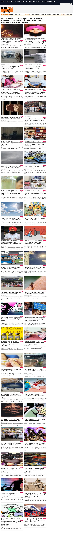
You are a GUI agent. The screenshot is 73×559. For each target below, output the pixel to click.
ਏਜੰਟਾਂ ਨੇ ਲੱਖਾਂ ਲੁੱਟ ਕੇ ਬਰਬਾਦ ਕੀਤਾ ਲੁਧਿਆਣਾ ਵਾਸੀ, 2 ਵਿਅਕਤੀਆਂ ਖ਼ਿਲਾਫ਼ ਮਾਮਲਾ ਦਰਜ (35, 520)
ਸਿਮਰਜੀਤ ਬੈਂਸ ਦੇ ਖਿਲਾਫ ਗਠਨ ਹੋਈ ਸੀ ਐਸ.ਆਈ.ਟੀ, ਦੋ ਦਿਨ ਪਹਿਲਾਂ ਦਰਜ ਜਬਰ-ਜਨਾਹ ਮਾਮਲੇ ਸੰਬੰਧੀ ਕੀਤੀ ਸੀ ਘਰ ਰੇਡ (11, 243)
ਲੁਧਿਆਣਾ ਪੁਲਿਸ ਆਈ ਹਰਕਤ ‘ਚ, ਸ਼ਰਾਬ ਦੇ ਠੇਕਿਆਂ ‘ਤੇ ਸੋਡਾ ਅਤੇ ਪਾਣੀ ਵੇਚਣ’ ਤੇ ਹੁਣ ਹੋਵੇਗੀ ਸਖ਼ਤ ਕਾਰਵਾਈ (35, 143)
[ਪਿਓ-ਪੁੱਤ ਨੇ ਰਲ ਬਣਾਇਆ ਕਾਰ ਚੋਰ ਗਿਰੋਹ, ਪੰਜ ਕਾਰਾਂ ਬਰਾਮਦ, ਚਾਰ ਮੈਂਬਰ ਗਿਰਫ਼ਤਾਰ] (35, 209)
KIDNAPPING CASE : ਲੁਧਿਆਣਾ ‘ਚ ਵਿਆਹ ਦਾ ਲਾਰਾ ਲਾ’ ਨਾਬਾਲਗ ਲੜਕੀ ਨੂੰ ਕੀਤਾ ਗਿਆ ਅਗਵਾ (11, 420)
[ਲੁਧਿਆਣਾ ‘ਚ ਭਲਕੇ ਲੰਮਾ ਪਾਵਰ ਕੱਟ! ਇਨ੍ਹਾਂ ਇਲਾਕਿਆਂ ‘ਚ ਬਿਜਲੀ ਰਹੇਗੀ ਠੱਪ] (12, 31)
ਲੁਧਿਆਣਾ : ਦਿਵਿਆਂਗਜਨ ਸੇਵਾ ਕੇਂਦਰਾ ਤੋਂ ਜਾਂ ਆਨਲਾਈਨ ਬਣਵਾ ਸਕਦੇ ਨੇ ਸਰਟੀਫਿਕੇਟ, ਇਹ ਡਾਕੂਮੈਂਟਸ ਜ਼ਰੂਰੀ (35, 42)
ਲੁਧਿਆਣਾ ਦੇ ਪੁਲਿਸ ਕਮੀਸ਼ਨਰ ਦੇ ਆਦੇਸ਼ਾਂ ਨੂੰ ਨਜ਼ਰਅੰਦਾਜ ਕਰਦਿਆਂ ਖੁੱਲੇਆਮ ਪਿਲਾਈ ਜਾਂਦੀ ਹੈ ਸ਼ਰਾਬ (11, 268)
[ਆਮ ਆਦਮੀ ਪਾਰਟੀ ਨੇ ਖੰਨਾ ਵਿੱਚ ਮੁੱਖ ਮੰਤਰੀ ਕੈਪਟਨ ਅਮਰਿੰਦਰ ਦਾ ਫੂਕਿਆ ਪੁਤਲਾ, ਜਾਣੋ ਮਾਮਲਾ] (12, 434)
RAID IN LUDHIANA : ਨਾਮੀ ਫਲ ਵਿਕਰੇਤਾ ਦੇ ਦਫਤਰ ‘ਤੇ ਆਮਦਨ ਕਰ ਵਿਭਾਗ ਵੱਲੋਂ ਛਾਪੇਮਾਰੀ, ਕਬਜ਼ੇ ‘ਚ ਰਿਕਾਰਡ (35, 371)
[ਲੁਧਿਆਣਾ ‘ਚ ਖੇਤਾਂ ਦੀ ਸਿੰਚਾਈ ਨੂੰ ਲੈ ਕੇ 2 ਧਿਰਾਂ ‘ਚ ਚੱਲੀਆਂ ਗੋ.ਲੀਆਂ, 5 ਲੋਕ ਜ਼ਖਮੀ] (12, 56)
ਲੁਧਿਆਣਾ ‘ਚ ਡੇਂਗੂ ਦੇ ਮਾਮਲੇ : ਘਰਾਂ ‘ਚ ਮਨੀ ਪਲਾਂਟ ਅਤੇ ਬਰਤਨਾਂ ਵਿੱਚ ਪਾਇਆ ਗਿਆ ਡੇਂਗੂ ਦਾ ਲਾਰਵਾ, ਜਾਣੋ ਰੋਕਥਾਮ (11, 193)
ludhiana (5, 21)
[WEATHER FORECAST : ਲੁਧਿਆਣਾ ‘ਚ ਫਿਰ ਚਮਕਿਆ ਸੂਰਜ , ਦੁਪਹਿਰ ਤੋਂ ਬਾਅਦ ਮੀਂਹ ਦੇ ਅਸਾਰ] (12, 209)
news (39, 21)
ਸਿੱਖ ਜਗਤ (33, 1)
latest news (10, 19)
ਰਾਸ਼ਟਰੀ (18, 1)
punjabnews (6, 22)
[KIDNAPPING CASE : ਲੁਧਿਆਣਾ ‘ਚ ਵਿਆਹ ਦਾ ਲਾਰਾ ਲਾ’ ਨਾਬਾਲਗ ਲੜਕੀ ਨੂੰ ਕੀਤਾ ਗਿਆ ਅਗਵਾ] (12, 410)
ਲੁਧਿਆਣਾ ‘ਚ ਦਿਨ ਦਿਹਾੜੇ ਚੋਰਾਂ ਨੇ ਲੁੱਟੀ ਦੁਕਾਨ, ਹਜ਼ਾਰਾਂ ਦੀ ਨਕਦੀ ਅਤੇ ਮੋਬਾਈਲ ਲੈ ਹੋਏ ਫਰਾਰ (35, 420)
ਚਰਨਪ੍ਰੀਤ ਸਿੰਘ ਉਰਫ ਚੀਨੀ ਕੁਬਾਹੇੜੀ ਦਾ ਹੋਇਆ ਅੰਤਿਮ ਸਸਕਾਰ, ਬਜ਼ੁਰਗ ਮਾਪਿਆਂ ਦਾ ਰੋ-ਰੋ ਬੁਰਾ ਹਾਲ (30, 14)
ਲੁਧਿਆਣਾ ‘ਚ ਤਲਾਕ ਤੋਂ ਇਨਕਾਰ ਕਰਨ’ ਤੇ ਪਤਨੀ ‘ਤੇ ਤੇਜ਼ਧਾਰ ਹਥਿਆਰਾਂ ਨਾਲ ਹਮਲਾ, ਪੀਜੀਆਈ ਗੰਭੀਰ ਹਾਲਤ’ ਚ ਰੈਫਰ (34, 470)
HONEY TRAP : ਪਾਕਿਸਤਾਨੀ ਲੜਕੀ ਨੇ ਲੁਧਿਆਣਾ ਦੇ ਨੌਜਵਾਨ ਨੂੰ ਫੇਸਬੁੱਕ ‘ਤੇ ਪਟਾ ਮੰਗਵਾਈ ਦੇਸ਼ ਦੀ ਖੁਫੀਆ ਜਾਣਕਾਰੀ (11, 319)
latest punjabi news (24, 19)
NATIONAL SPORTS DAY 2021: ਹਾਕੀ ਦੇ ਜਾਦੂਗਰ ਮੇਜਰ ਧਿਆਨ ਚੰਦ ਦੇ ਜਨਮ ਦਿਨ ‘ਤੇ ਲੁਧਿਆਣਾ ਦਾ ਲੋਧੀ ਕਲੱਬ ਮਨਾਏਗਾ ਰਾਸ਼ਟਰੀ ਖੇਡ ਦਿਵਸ (35, 495)
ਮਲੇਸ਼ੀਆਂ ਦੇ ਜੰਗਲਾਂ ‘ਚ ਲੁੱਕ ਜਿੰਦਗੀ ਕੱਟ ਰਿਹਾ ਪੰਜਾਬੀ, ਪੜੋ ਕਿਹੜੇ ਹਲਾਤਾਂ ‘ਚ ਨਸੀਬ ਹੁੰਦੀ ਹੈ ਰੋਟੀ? (11, 293)
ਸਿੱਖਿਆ (29, 1)
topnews (24, 22)
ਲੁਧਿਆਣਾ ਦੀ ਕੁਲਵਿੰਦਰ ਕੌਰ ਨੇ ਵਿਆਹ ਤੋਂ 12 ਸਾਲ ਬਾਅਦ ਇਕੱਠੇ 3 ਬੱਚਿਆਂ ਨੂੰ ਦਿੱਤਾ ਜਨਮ (34, 343)
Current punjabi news (5, 38)
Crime (26, 216)
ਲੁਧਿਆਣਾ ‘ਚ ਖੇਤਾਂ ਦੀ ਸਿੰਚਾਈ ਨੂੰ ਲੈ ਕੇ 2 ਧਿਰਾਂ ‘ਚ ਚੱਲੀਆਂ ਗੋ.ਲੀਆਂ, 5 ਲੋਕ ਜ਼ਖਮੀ (10, 67)
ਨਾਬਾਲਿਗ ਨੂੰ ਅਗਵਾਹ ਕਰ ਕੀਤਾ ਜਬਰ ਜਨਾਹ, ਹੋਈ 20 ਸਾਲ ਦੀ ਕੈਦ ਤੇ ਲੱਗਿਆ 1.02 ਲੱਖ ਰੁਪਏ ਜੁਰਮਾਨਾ (11, 118)
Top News (10, 39)
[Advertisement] (36, 540)
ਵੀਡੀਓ (12, 1)
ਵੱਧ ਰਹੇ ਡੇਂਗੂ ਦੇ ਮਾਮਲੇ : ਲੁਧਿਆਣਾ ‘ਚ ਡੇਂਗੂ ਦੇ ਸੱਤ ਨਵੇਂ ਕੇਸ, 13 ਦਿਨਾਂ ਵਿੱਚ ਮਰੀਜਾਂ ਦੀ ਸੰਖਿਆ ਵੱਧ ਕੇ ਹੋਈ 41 (35, 293)
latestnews (37, 19)
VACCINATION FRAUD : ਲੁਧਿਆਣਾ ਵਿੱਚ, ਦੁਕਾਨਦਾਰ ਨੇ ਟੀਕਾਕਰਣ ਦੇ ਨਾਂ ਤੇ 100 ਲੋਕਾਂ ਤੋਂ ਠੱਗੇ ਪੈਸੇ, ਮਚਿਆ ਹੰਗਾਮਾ (11, 344)
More (52, 1)
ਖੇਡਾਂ (27, 1)
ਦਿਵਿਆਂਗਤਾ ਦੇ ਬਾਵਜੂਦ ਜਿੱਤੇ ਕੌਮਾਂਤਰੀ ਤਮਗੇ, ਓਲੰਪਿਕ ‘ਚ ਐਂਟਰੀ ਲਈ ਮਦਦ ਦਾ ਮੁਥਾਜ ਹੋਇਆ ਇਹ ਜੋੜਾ (35, 93)
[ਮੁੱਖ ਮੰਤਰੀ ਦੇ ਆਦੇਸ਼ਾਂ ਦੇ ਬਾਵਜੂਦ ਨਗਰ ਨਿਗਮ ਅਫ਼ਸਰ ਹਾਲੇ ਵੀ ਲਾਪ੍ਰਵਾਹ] (12, 133)
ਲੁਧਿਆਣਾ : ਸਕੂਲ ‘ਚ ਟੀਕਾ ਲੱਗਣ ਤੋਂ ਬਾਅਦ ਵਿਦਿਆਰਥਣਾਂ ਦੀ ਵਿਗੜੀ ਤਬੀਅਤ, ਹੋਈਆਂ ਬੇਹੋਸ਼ (10, 93)
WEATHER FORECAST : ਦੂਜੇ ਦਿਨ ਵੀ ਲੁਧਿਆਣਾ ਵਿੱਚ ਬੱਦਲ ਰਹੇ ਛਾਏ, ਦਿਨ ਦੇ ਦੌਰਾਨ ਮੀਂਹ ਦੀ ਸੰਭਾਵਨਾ (11, 167)
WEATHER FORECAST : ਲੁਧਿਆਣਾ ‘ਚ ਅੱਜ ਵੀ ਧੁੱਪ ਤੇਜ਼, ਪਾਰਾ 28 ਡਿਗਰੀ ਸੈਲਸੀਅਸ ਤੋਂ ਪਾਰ (35, 268)
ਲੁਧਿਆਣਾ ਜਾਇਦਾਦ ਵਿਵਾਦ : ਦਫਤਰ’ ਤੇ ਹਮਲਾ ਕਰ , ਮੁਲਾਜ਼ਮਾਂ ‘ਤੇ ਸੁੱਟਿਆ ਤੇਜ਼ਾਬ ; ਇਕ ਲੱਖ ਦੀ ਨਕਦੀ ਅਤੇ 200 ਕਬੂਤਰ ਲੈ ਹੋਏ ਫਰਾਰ (11, 523)
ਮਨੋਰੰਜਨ (42, 1)
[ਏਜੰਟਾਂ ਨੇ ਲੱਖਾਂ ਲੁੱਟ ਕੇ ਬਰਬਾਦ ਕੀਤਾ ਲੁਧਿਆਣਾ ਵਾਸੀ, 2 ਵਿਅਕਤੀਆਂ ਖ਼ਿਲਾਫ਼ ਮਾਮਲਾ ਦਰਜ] (35, 510)
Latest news (12, 38)
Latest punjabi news (17, 38)
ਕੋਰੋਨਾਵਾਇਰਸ (7, 1)
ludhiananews (29, 21)
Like (21, 40)
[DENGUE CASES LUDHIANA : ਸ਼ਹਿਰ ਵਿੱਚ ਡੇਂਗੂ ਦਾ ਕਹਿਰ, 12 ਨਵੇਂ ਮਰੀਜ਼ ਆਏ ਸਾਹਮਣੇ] (12, 360)
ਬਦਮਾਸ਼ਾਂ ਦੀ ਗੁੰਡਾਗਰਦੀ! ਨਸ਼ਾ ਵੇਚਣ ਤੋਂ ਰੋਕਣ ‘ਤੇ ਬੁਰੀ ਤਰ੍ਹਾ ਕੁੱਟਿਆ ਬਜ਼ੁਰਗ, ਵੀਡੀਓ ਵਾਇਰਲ (34, 67)
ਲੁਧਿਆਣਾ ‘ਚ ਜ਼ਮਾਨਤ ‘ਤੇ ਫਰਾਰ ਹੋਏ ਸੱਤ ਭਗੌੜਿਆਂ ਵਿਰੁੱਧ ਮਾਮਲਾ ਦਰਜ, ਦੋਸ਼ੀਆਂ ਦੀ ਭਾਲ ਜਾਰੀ (34, 242)
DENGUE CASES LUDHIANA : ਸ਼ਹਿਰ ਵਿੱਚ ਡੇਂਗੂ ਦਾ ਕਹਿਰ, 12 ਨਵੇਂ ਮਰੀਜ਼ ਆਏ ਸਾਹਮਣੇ (11, 370)
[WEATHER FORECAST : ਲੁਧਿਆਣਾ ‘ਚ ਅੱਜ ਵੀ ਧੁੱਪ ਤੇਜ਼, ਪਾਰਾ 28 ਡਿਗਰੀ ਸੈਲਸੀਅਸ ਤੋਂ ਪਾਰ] (35, 258)
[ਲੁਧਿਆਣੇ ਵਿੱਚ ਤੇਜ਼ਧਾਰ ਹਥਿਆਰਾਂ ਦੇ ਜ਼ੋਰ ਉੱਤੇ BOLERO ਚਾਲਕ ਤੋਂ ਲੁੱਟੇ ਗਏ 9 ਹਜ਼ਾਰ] (12, 484)
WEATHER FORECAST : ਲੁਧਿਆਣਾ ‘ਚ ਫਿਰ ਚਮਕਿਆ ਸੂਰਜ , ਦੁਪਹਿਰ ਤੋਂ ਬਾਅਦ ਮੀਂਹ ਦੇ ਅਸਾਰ (10, 219)
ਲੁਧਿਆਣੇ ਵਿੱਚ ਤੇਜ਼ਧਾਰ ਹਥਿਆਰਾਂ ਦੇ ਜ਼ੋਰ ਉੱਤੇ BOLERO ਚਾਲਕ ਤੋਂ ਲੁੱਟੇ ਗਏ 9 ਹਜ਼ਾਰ (9, 494)
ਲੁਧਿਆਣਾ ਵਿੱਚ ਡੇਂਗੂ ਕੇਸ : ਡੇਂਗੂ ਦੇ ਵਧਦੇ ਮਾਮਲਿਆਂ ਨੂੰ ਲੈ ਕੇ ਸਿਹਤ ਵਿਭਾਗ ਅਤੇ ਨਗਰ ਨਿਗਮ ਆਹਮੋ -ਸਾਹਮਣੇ (35, 395)
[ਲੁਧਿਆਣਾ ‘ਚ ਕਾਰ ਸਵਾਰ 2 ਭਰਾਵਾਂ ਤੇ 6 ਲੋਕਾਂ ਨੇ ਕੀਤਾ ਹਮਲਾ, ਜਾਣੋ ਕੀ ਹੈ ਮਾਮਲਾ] (35, 157)
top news (16, 22)
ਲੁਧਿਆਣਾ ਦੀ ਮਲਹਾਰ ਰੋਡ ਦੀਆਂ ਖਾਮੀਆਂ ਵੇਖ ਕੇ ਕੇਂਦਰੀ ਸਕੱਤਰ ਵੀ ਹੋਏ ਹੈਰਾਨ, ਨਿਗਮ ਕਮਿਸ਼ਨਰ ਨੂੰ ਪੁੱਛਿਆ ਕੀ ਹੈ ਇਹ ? (35, 193)
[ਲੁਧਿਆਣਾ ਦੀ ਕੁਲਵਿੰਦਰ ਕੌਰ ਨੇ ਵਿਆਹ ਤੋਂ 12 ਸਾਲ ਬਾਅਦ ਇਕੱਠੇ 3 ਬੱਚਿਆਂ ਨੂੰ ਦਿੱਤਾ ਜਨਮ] (35, 333)
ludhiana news (16, 21)
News (5, 39)
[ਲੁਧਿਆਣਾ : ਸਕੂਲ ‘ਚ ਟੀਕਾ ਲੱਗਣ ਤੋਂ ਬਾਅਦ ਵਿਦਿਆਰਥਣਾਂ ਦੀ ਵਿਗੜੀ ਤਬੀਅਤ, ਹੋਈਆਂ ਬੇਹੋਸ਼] (12, 81)
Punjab (7, 39)
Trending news (15, 39)
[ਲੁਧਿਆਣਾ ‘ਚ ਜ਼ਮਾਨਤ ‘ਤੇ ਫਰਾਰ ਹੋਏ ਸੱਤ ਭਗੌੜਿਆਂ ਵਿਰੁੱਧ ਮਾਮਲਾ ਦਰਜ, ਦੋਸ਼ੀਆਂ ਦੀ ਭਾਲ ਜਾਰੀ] (35, 233)
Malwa (2, 39)
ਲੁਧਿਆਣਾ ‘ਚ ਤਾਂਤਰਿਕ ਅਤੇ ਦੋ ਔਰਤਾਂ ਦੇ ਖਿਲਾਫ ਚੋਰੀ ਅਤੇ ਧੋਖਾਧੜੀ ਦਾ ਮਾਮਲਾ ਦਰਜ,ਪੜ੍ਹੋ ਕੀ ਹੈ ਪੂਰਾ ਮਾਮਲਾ (35, 444)
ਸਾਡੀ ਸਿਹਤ (38, 1)
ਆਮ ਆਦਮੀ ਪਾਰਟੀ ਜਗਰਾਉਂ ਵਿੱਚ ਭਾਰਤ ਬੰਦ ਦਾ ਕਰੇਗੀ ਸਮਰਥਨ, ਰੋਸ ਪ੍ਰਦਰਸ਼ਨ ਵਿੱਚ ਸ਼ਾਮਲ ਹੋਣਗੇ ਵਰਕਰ (35, 119)
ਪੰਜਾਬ (15, 1)
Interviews (48, 1)
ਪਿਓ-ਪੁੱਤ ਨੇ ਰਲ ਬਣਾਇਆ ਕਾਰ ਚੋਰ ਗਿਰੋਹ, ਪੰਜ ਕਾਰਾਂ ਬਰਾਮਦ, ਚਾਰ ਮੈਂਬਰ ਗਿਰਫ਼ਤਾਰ (35, 219)
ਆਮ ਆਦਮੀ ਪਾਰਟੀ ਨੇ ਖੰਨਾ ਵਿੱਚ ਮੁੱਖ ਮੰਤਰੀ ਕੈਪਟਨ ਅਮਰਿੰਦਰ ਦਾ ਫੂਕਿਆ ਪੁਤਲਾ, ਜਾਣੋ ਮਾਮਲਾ (11, 444)
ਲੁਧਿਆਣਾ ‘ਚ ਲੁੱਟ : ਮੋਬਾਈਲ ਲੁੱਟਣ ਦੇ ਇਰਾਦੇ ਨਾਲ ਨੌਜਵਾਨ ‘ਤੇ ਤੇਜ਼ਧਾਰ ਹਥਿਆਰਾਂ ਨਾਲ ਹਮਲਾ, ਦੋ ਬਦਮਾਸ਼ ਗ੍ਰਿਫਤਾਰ (11, 470)
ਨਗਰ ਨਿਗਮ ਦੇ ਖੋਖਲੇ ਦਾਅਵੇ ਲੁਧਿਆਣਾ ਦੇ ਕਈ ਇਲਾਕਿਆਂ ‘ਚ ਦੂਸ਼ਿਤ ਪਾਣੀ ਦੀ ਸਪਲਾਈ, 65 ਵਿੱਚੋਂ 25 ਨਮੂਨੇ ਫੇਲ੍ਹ (11, 396)
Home (2, 1)
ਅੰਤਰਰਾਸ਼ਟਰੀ (23, 1)
